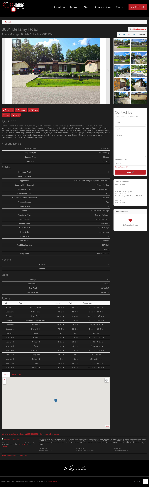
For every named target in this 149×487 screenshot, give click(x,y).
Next (108, 71)
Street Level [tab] (16, 374)
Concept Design (52, 481)
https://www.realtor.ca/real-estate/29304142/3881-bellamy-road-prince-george (30, 434)
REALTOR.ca (8, 443)
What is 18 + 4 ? (121, 160)
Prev (3, 71)
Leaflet (107, 426)
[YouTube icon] (139, 481)
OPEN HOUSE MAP (137, 7)
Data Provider (80, 448)
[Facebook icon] (134, 481)
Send (129, 172)
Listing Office (117, 448)
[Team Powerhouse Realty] (13, 7)
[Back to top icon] (145, 481)
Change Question (120, 167)
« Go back (7, 22)
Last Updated (43, 448)
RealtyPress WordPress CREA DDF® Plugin (14, 455)
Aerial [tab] (6, 374)
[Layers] (107, 380)
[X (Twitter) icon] (137, 481)
